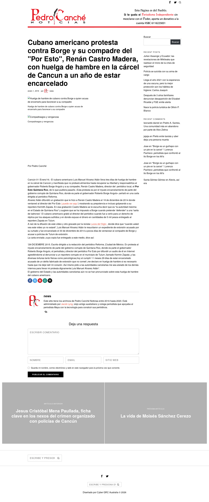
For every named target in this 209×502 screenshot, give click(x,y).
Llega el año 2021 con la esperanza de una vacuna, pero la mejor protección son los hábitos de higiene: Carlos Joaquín (162, 85)
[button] (58, 458)
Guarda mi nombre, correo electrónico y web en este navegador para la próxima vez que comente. (75, 367)
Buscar (147, 36)
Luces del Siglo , (99, 224)
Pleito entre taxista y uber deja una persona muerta (161, 138)
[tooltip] (170, 2)
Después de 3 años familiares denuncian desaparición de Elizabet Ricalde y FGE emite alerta (162, 99)
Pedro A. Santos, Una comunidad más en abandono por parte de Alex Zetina (162, 126)
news (51, 90)
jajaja (146, 136)
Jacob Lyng (67, 304)
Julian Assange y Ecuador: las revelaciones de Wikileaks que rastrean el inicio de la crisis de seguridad (159, 61)
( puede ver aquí (69, 203)
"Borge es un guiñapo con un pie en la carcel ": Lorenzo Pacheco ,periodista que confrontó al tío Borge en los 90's (162, 151)
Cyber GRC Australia (107, 492)
